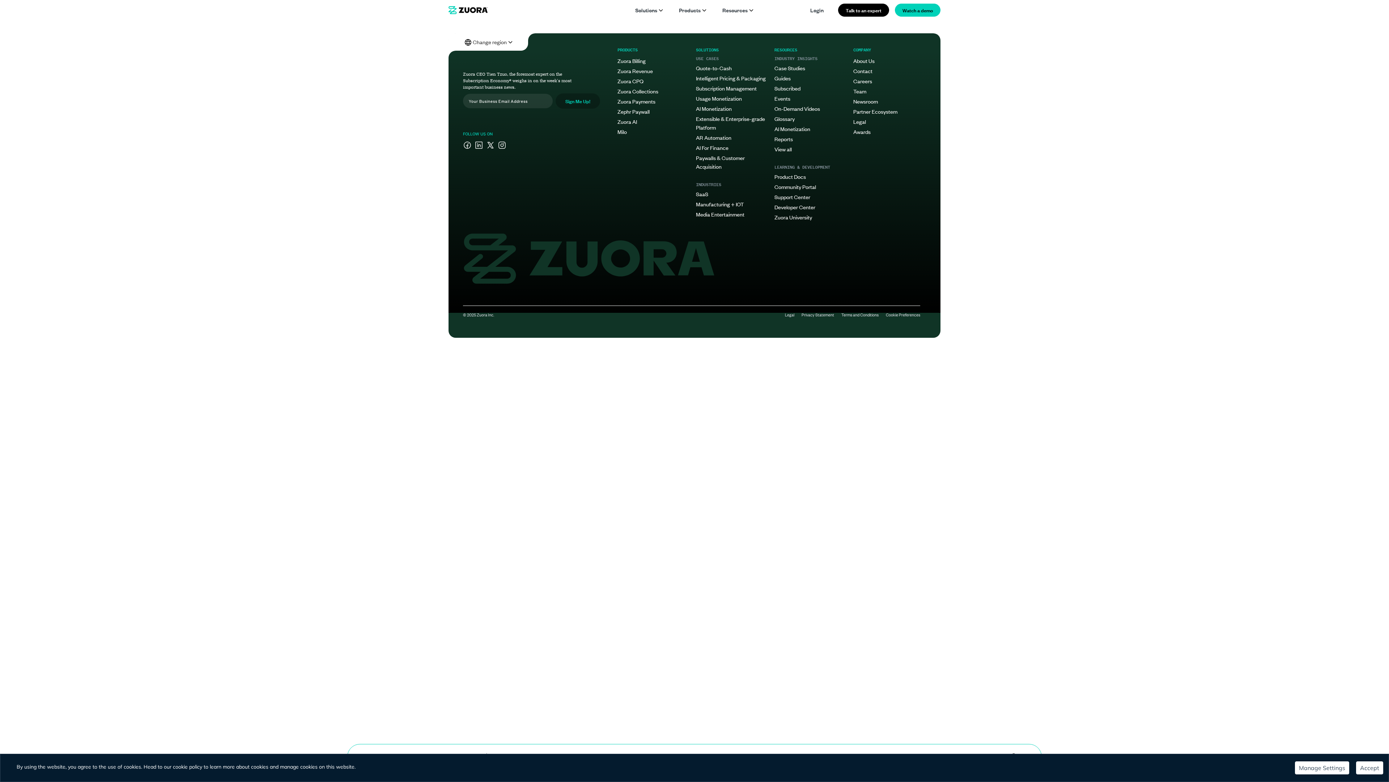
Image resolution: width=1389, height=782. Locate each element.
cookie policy (187, 767)
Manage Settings (1322, 768)
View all (783, 149)
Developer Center (794, 207)
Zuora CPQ (630, 81)
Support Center (792, 197)
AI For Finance (712, 147)
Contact (862, 71)
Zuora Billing (631, 60)
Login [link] (817, 10)
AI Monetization (714, 108)
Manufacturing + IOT (720, 204)
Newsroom (865, 101)
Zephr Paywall (633, 111)
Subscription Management (726, 88)
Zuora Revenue (635, 71)
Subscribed (787, 88)
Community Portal (795, 186)
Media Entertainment (720, 214)
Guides (782, 78)
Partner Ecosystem (875, 111)
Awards (862, 131)
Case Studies (789, 68)
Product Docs (790, 176)
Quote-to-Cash (714, 68)
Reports (783, 139)
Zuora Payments (636, 101)
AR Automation (713, 137)
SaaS (702, 194)
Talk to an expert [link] (864, 10)
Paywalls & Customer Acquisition (720, 162)
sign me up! (577, 101)
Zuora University (793, 217)
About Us (864, 60)
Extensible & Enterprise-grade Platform (730, 123)
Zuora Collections (637, 91)
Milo (622, 131)
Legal (859, 121)
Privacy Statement (818, 315)
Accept (1369, 768)
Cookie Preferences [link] (903, 314)
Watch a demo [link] (917, 10)
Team (859, 91)
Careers (862, 81)
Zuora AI (627, 121)
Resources (735, 10)
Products (690, 10)
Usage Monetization (719, 98)
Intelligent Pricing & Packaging (731, 78)
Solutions (646, 10)
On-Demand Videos (797, 108)
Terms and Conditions (860, 315)
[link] (468, 10)
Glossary (784, 118)
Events (782, 98)
